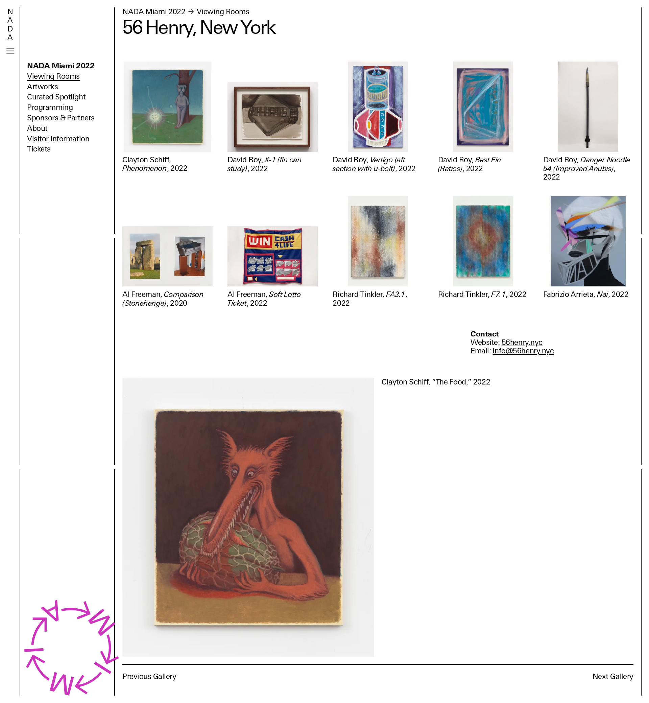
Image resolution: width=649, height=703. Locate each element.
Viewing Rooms (53, 76)
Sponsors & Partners (61, 118)
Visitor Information (58, 139)
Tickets (39, 149)
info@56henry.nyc (523, 350)
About (37, 128)
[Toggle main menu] (10, 50)
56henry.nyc (522, 342)
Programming (50, 107)
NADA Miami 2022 (61, 65)
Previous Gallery (149, 676)
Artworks (42, 87)
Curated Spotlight (56, 97)
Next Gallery (613, 676)
